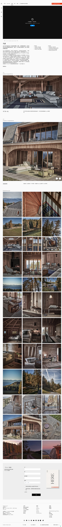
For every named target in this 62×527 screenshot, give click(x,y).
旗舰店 (50, 507)
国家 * (25, 480)
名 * (25, 467)
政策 (50, 512)
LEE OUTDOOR (51, 49)
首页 (4, 40)
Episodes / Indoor (11, 40)
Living (37, 507)
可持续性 (24, 510)
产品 (4, 3)
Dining (37, 509)
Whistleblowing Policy (54, 511)
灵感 (12, 3)
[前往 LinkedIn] (36, 520)
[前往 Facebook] (26, 520)
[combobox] (32, 482)
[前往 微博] (43, 520)
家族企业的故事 (25, 507)
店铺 (50, 506)
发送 (36, 494)
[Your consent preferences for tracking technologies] (60, 526)
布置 (37, 506)
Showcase (8, 3)
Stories (15, 40)
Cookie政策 (51, 514)
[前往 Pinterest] (31, 520)
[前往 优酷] (40, 520)
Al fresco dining (38, 513)
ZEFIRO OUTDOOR (52, 50)
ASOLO (36, 49)
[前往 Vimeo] (38, 520)
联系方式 (33, 524)
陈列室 (24, 513)
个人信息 (32, 486)
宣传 (17, 3)
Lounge (37, 510)
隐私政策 (50, 513)
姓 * (25, 471)
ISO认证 (50, 515)
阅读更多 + (4, 66)
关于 (14, 3)
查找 (25, 524)
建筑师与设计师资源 (24, 3)
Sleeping (37, 508)
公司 (24, 506)
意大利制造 (25, 508)
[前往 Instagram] (24, 520)
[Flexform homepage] (57, 4)
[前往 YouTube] (33, 520)
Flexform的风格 (25, 509)
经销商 (50, 508)
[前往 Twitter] (29, 520)
